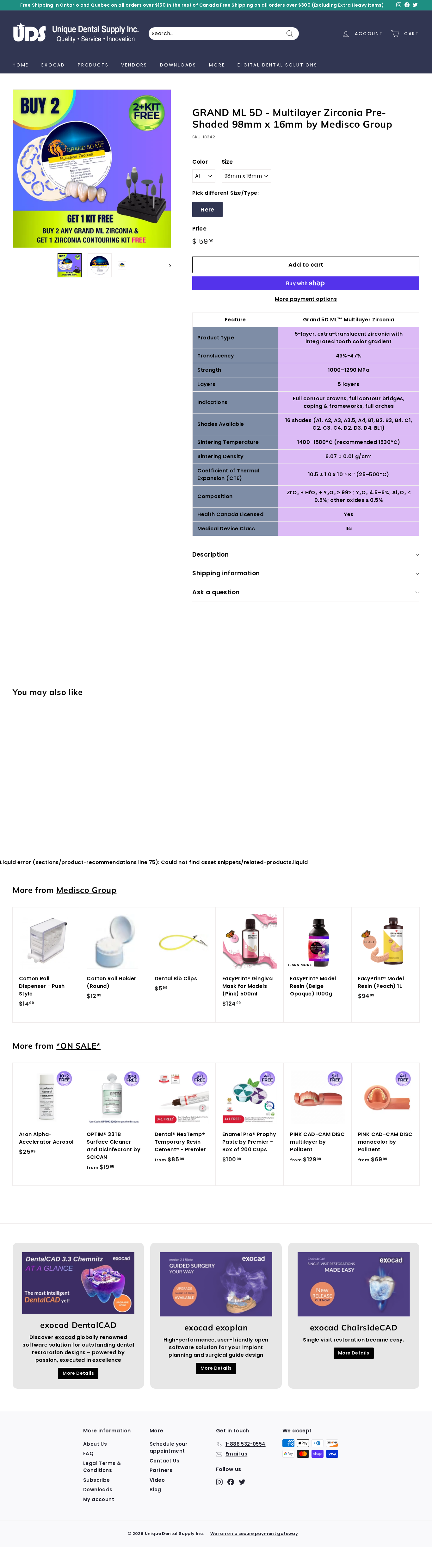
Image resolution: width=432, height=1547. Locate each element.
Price (199, 228)
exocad (53, 65)
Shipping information (226, 573)
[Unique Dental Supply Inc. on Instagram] (219, 1481)
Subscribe (96, 1480)
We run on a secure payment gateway (254, 1534)
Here (207, 209)
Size (227, 162)
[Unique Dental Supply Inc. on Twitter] (242, 1481)
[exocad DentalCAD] (78, 1283)
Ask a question (216, 592)
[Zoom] (92, 169)
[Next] (167, 265)
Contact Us (164, 1460)
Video (157, 1480)
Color (200, 162)
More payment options (306, 299)
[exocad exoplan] (216, 1284)
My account (98, 1499)
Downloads (178, 65)
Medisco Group (86, 890)
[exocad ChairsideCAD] (354, 1284)
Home (21, 65)
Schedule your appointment (168, 1448)
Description (210, 554)
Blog (155, 1489)
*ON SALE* (78, 1046)
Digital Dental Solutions (277, 65)
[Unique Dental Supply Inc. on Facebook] (230, 1481)
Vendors (134, 65)
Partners (161, 1470)
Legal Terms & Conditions (102, 1467)
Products (93, 65)
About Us (95, 1444)
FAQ (88, 1453)
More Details (78, 1373)
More (217, 65)
